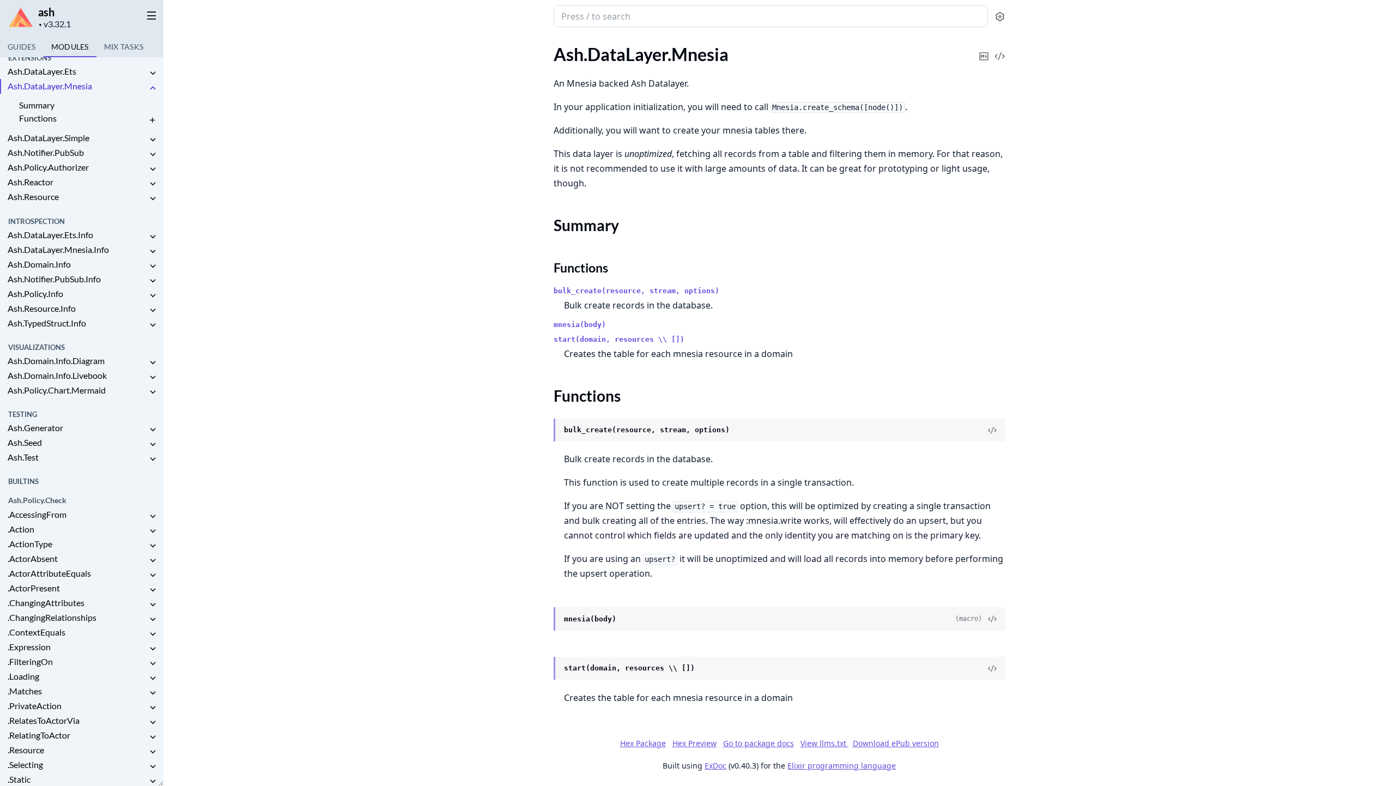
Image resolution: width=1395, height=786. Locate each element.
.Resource (26, 750)
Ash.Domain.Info (39, 264)
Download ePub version (896, 743)
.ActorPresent (34, 588)
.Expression (29, 647)
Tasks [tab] (124, 46)
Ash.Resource (33, 196)
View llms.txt (824, 743)
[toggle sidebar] (149, 15)
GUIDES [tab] (22, 46)
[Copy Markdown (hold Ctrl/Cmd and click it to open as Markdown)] (984, 48)
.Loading (23, 676)
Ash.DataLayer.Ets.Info (50, 234)
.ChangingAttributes (46, 602)
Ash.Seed (25, 442)
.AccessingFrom (37, 514)
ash (46, 12)
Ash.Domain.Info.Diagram (56, 360)
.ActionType (30, 544)
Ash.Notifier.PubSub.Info (54, 279)
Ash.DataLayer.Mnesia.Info (58, 249)
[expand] (152, 73)
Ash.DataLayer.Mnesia (50, 86)
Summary (36, 105)
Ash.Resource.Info (42, 308)
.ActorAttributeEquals (49, 573)
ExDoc (715, 765)
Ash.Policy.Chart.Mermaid (57, 390)
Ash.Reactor (30, 182)
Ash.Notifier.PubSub (46, 152)
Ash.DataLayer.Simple (48, 137)
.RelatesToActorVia (44, 720)
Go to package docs (758, 743)
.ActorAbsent (33, 558)
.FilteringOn (30, 661)
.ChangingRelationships (52, 617)
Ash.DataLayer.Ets (42, 71)
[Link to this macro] (543, 619)
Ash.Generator (35, 427)
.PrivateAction (35, 705)
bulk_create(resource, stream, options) (636, 291)
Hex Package (643, 743)
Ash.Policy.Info (35, 293)
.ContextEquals (36, 632)
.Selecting (25, 764)
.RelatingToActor (39, 735)
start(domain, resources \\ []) (619, 339)
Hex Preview (694, 743)
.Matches (25, 691)
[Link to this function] (543, 431)
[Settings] (999, 16)
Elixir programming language (841, 765)
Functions (38, 118)
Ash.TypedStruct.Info (47, 323)
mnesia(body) (580, 325)
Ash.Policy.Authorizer (48, 167)
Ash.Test (23, 457)
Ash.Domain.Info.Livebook (57, 375)
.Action (21, 529)
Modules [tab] (70, 46)
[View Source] (999, 48)
